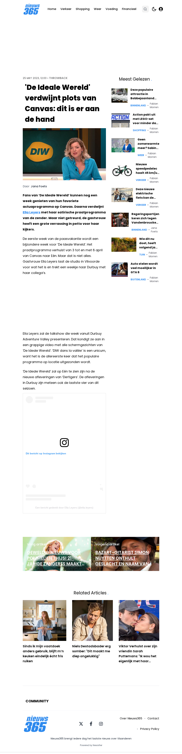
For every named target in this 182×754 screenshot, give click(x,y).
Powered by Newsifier (91, 745)
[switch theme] (154, 9)
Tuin (142, 254)
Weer (97, 9)
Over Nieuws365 (131, 718)
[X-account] (81, 724)
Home (52, 9)
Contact (153, 718)
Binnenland (138, 105)
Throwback (58, 78)
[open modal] (161, 9)
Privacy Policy (149, 729)
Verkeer (65, 9)
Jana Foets (39, 186)
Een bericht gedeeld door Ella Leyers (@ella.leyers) (64, 507)
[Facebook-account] (91, 724)
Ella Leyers (31, 212)
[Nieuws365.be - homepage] (32, 9)
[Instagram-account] (101, 724)
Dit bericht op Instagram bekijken (46, 453)
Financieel (129, 9)
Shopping (83, 9)
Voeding (112, 9)
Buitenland (138, 279)
